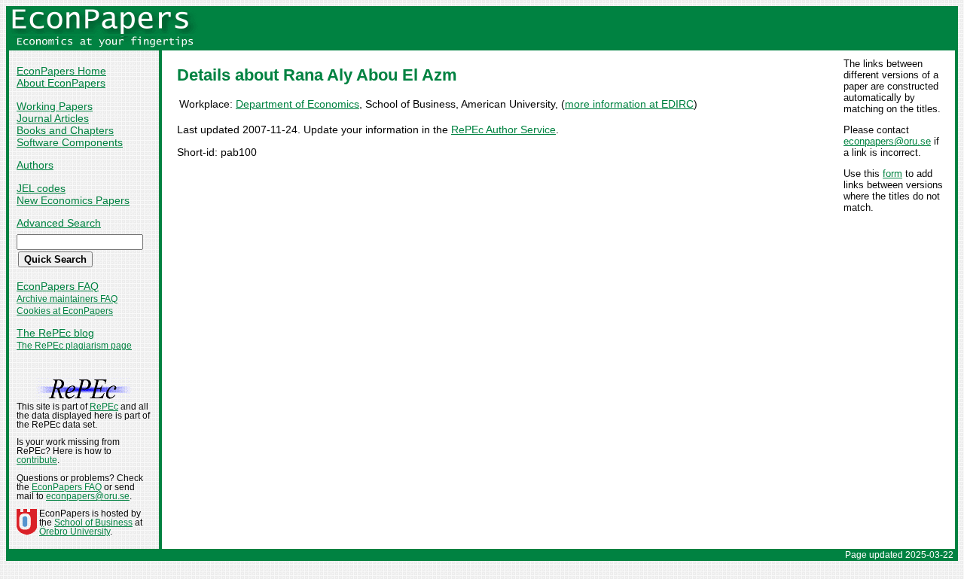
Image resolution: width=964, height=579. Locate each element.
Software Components (70, 142)
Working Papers (55, 106)
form (892, 173)
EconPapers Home (61, 71)
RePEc (104, 406)
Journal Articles (53, 118)
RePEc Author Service (503, 129)
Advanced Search (59, 223)
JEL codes (41, 188)
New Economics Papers (73, 200)
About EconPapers (61, 83)
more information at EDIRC (629, 104)
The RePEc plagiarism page (74, 345)
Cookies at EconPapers (65, 310)
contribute (37, 460)
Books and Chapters (65, 130)
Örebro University (74, 531)
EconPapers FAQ (58, 286)
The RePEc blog (55, 333)
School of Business (93, 522)
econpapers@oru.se (887, 141)
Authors (35, 165)
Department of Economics (297, 104)
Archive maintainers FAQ (67, 298)
